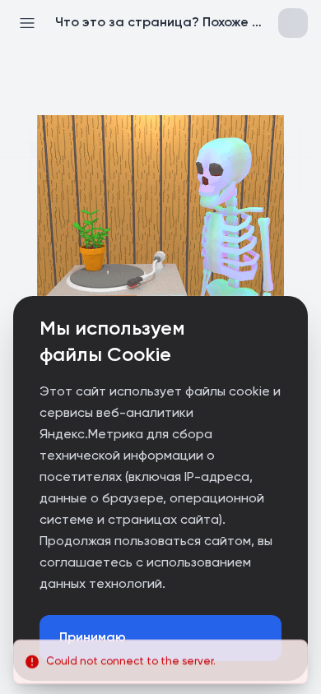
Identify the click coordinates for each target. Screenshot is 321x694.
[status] (160, 656)
